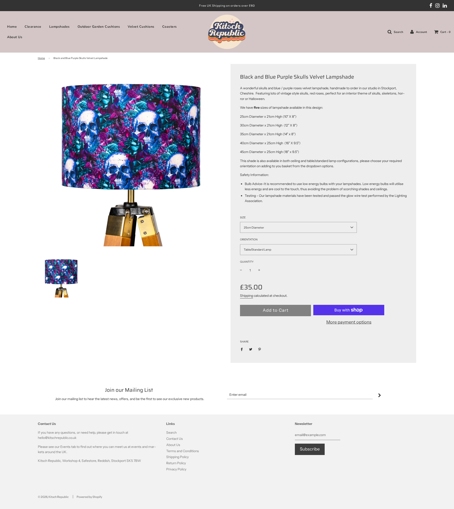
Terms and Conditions (182, 451)
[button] (298, 227)
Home (12, 26)
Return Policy (176, 463)
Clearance (33, 26)
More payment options (348, 322)
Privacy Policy (176, 469)
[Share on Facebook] (243, 349)
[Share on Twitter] (251, 349)
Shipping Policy (177, 457)
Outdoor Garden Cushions (99, 26)
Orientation (249, 239)
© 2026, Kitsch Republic (53, 497)
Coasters (169, 26)
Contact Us (174, 439)
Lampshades (59, 26)
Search (171, 432)
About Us (14, 37)
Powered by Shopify (89, 497)
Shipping (246, 295)
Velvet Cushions (141, 26)
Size (243, 217)
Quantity (246, 261)
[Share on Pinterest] (260, 349)
